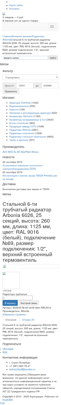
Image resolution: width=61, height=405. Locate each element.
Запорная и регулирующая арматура (30, 112)
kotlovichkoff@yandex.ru (22, 369)
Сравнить (20, 314)
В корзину (10, 303)
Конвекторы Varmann (21, 116)
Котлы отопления (19, 123)
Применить (11, 91)
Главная (7, 36)
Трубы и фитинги (19, 140)
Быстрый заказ (29, 303)
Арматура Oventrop (20, 102)
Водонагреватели (19, 106)
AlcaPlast (26, 151)
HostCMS (8, 399)
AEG (10, 151)
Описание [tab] (10, 319)
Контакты (14, 8)
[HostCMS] (4, 13)
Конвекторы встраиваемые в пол (27, 119)
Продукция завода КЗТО (22, 126)
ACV (5, 151)
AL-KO (17, 151)
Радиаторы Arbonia (20, 129)
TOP (2, 403)
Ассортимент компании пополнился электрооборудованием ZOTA (23, 167)
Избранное (9, 314)
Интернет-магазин (22, 36)
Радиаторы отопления (21, 133)
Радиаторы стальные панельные (27, 136)
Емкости (13, 109)
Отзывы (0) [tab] (28, 319)
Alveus (34, 151)
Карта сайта (16, 5)
